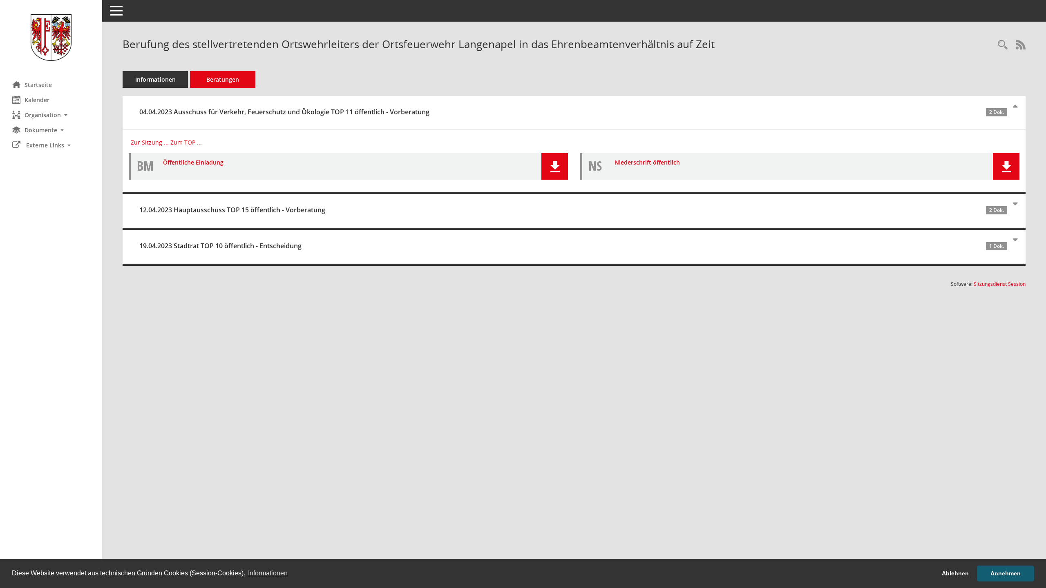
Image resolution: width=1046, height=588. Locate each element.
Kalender (37, 100)
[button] (51, 114)
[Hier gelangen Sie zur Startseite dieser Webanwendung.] (51, 37)
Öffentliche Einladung (193, 162)
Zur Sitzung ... (150, 142)
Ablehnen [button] (955, 573)
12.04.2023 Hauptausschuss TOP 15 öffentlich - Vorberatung (571, 209)
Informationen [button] (268, 573)
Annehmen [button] (1005, 573)
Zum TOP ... (186, 142)
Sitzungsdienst (1000, 284)
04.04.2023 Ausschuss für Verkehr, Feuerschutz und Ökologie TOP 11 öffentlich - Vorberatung (571, 111)
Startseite (38, 85)
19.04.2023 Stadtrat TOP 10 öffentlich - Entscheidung (571, 245)
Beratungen (222, 79)
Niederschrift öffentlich (647, 162)
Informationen (155, 79)
